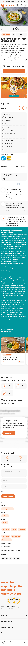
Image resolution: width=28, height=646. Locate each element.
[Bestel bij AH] (3, 158)
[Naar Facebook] (26, 607)
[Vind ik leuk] (17, 35)
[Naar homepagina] (7, 5)
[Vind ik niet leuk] (21, 35)
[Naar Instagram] (19, 607)
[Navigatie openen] (25, 5)
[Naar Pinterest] (22, 607)
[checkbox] (18, 184)
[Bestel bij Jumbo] (9, 158)
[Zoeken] (17, 5)
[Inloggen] (21, 5)
